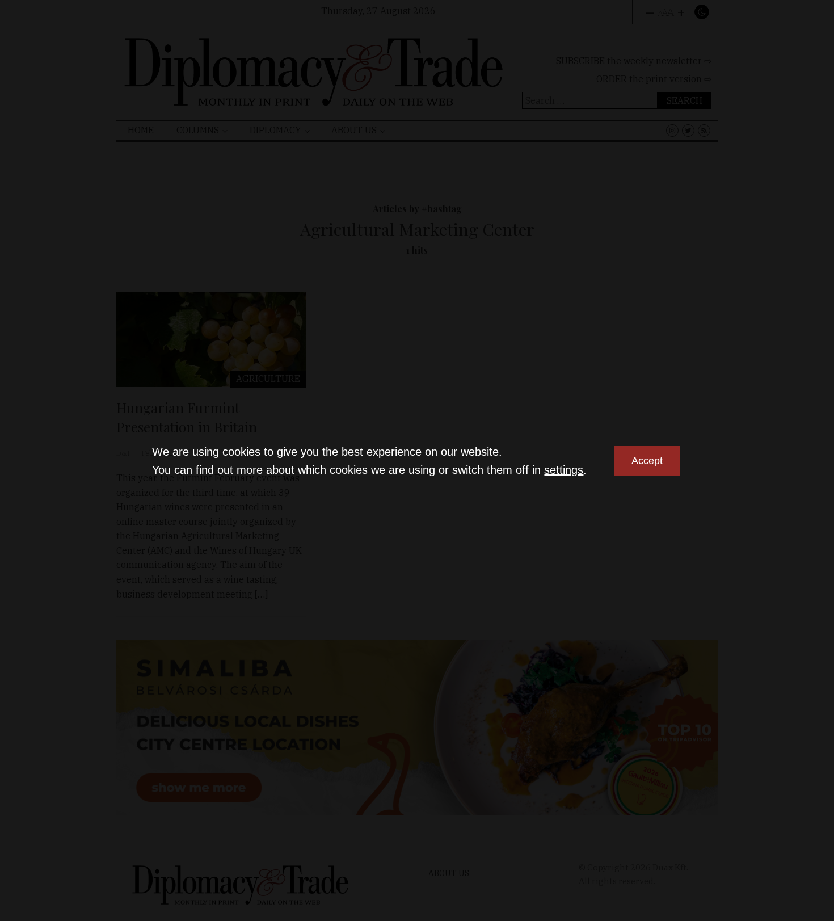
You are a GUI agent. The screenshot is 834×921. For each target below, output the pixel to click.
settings (563, 470)
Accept (647, 460)
